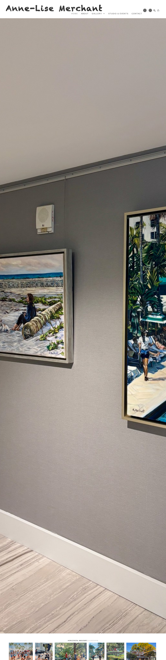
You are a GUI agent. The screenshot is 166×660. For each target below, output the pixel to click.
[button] (98, 14)
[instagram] (145, 10)
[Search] (154, 10)
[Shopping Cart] (158, 10)
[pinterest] (150, 10)
